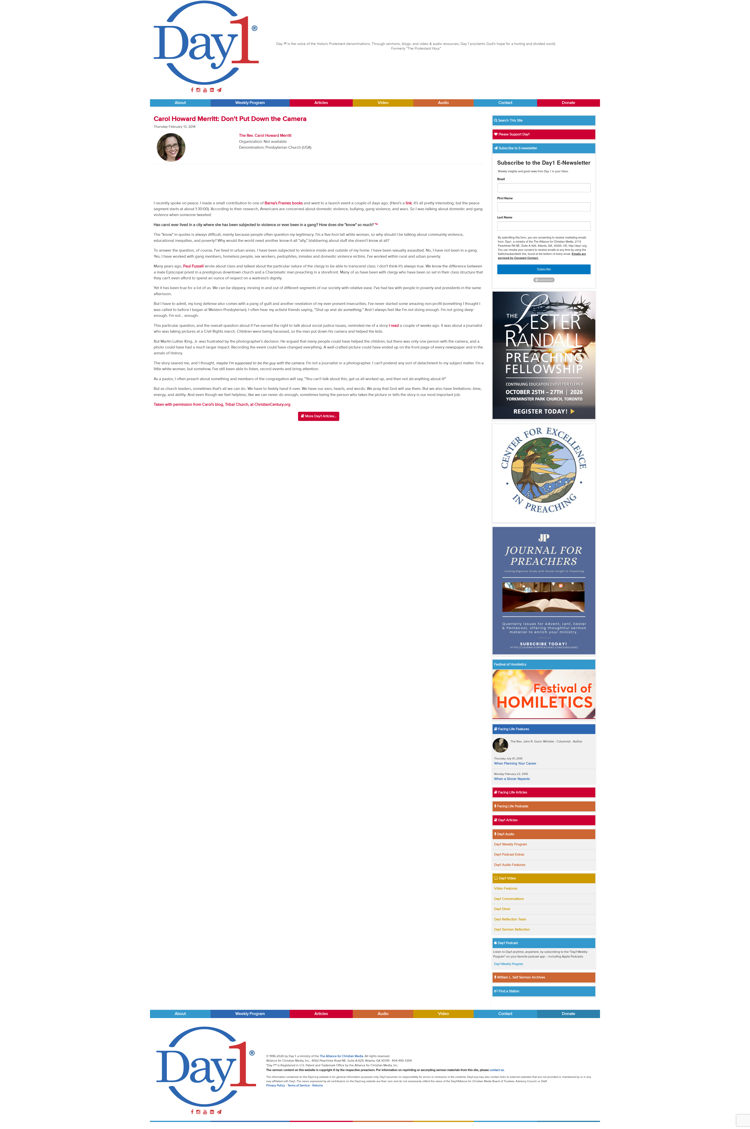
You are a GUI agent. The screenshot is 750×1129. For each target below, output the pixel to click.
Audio (443, 103)
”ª (376, 225)
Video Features (505, 888)
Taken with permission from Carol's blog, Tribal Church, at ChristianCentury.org (222, 405)
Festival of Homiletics (510, 664)
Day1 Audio (505, 834)
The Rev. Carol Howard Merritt (265, 136)
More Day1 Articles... (320, 416)
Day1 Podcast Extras (509, 854)
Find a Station (508, 991)
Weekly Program (250, 103)
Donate (568, 103)
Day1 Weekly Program (510, 844)
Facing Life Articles (512, 792)
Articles (321, 103)
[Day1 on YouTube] (205, 90)
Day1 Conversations (509, 899)
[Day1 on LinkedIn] (212, 90)
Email (501, 179)
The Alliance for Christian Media (341, 1056)
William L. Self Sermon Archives (520, 977)
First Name (505, 198)
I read (394, 326)
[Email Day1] (219, 90)
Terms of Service (299, 1085)
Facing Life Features (513, 729)
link (409, 203)
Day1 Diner (502, 909)
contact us (497, 1070)
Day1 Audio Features (509, 865)
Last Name (504, 217)
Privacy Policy (275, 1085)
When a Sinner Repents (512, 779)
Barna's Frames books (284, 203)
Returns (317, 1085)
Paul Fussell (193, 266)
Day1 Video (507, 878)
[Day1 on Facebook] (193, 90)
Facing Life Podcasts (512, 806)
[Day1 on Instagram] (199, 90)
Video (383, 103)
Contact (505, 103)
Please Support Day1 (513, 134)
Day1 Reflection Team (510, 919)
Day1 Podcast (507, 943)
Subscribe (544, 269)
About (180, 103)
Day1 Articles (507, 820)
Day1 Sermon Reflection (512, 929)
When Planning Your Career (515, 763)
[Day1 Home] (206, 43)
